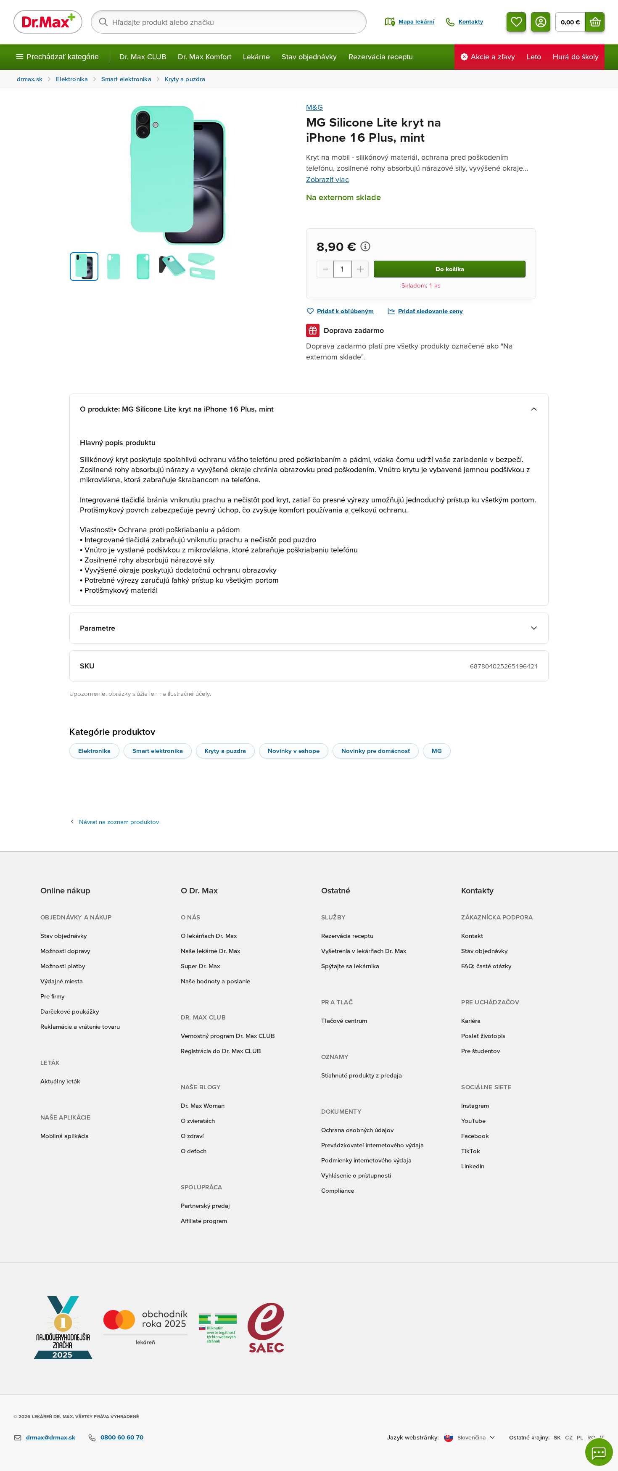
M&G (314, 107)
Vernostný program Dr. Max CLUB (228, 1035)
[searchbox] (229, 22)
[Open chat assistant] (599, 1452)
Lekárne (256, 56)
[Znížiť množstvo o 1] (325, 269)
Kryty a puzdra (225, 750)
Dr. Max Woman (202, 1105)
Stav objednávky (309, 56)
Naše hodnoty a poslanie (215, 981)
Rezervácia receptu (381, 56)
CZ (569, 1437)
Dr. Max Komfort (204, 56)
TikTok (470, 1150)
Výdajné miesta (61, 981)
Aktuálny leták (60, 1081)
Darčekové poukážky (69, 1011)
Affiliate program (204, 1220)
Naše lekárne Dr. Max (210, 950)
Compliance (337, 1190)
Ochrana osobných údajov (357, 1129)
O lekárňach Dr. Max (209, 935)
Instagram (475, 1105)
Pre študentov (480, 1050)
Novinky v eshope (294, 750)
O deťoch (193, 1150)
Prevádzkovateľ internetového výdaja (372, 1145)
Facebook (475, 1135)
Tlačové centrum (344, 1020)
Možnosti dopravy (65, 950)
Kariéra (471, 1020)
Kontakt (472, 935)
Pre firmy (52, 996)
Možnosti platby (62, 965)
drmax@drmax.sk (50, 1437)
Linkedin (472, 1166)
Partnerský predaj (205, 1205)
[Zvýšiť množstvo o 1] (360, 269)
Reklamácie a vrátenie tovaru (80, 1026)
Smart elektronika (157, 750)
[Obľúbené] (516, 22)
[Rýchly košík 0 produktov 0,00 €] (595, 22)
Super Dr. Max (200, 965)
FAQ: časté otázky (486, 965)
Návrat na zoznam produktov (119, 821)
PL (580, 1437)
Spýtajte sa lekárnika (350, 965)
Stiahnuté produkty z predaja (361, 1075)
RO (591, 1437)
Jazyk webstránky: (413, 1437)
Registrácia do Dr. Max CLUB (221, 1050)
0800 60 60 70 (121, 1437)
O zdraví (192, 1135)
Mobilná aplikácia (64, 1135)
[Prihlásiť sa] (540, 22)
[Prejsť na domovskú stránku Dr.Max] (47, 22)
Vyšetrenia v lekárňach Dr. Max (363, 950)
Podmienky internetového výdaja (366, 1160)
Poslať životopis (483, 1035)
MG (437, 750)
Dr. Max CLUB (142, 56)
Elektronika (94, 750)
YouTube (473, 1120)
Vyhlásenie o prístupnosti (356, 1175)
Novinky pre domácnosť (375, 750)
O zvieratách (198, 1120)
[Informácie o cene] (365, 246)
